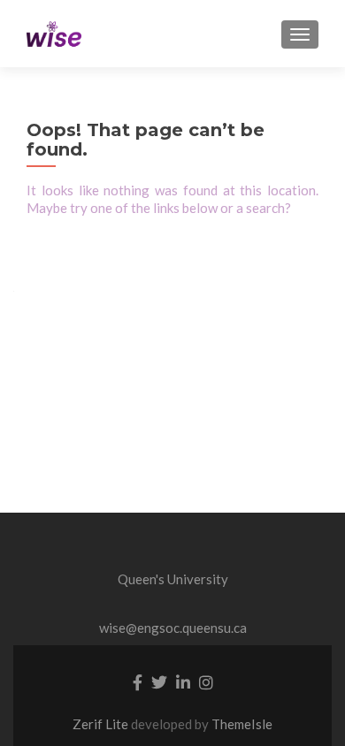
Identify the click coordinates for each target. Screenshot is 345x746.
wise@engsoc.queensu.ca (173, 628)
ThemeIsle (241, 724)
